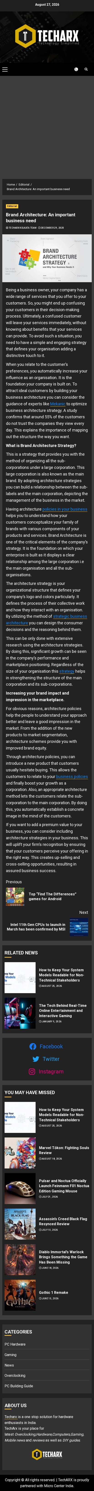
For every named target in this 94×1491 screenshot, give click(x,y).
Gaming (10, 1355)
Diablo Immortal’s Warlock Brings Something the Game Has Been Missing (63, 1257)
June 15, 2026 (50, 1298)
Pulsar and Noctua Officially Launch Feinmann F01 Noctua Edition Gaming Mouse (64, 1186)
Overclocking (15, 1375)
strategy (66, 671)
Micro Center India (58, 1486)
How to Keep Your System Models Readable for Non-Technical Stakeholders (61, 975)
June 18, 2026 (50, 1268)
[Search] (86, 69)
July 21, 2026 (50, 1197)
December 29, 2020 (52, 228)
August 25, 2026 (52, 986)
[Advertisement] (47, 125)
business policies (72, 776)
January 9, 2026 (52, 1021)
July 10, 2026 (50, 1230)
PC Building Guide (19, 1386)
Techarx (11, 1417)
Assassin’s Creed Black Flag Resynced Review (63, 1221)
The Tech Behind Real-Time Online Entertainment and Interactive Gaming (63, 1010)
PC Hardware (15, 1344)
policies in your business (64, 509)
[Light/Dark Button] (73, 69)
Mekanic (57, 403)
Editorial (12, 206)
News (9, 1365)
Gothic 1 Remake (53, 1292)
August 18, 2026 (52, 1159)
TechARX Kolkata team (23, 228)
